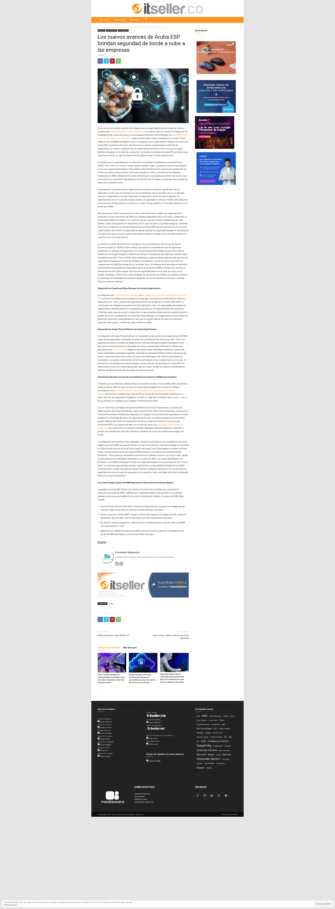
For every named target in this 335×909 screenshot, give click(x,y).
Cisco (221, 720)
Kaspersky (204, 745)
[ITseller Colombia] (167, 8)
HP (225, 737)
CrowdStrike (215, 724)
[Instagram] (204, 795)
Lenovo (228, 746)
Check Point (213, 720)
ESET (215, 729)
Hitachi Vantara (216, 737)
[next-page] (103, 687)
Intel (203, 741)
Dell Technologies (204, 728)
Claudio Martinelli (203, 724)
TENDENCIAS (120, 20)
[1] (179, 397)
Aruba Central (119, 349)
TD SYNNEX (209, 763)
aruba (111, 604)
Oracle (218, 755)
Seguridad (101, 30)
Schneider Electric (208, 758)
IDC (198, 741)
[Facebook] (100, 61)
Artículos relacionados (109, 647)
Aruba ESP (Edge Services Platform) (126, 131)
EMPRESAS (134, 20)
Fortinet (200, 732)
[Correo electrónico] (117, 564)
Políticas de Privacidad (229, 814)
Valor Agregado (123, 30)
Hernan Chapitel (202, 737)
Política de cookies (10, 905)
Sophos (199, 763)
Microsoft (201, 754)
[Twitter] (106, 61)
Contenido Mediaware (127, 552)
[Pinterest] (112, 61)
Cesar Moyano (202, 720)
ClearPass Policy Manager (126, 295)
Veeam (201, 767)
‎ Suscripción (139, 796)
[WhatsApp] (118, 61)
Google (208, 733)
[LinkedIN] (121, 564)
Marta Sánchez (224, 750)
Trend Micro (220, 763)
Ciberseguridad (109, 27)
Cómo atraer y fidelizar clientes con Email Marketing (171, 636)
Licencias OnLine (207, 750)
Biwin (232, 716)
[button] (146, 20)
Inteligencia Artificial (218, 741)
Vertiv (208, 768)
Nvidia (211, 754)
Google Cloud (217, 733)
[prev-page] (99, 687)
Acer (198, 716)
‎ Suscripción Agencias (143, 802)
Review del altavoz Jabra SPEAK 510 (113, 635)
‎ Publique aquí (140, 799)
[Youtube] (225, 795)
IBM (229, 737)
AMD (204, 715)
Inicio (99, 27)
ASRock (225, 716)
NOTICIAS (103, 20)
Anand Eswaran (215, 716)
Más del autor (130, 647)
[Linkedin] (211, 795)
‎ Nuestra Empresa (142, 793)
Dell (223, 724)
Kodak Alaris (218, 746)
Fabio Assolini (224, 728)
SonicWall (225, 759)
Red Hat (227, 754)
